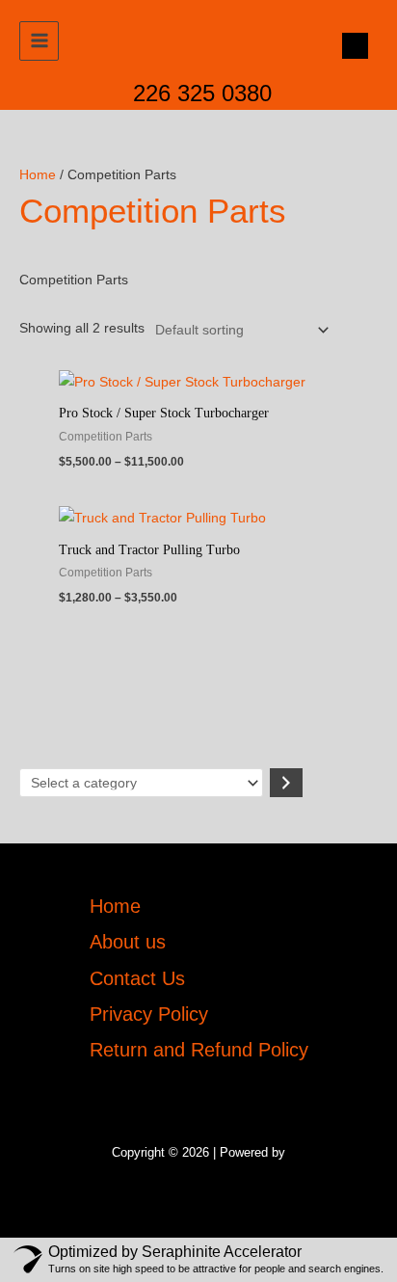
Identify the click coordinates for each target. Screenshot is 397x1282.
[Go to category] (286, 783)
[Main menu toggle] (39, 41)
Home (37, 175)
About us (128, 941)
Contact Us (137, 978)
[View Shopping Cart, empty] (350, 46)
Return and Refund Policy (199, 1049)
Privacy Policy (149, 1014)
